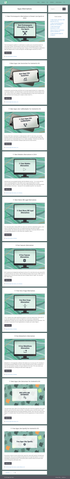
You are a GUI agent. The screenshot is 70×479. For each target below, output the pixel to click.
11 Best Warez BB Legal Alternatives (24, 200)
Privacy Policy (58, 477)
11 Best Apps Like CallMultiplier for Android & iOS (24, 109)
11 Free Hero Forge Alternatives (24, 291)
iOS (47, 2)
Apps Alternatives (9, 56)
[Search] (64, 9)
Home (38, 2)
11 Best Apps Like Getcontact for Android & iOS (24, 381)
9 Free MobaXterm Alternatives (24, 336)
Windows (52, 2)
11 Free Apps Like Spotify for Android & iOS (24, 428)
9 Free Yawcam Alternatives (25, 245)
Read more (8, 52)
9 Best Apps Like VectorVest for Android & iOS (25, 63)
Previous (7, 472)
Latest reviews (59, 2)
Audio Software (20, 466)
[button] (64, 2)
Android (43, 2)
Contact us (64, 477)
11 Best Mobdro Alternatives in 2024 (25, 154)
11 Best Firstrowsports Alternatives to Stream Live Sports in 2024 (24, 17)
